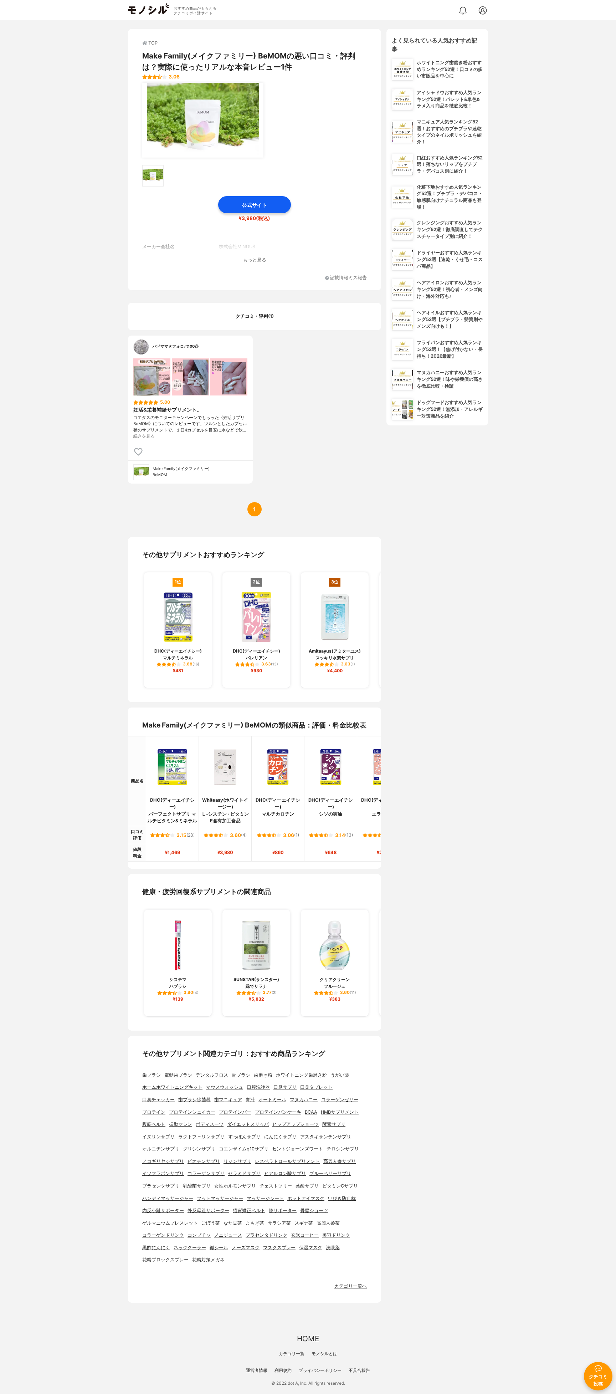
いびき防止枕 (342, 1198)
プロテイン (153, 1112)
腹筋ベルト (153, 1124)
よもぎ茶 (255, 1223)
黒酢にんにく (156, 1247)
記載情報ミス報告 (348, 278)
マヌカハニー (304, 1099)
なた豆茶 (233, 1223)
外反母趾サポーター (208, 1210)
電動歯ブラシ (178, 1075)
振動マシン (180, 1124)
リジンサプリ (237, 1161)
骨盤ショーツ (314, 1210)
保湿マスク (310, 1247)
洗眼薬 (333, 1247)
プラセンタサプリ (160, 1186)
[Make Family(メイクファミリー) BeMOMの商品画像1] (202, 120)
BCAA (311, 1112)
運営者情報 (256, 1370)
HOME (308, 1338)
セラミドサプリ (244, 1173)
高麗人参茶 (328, 1223)
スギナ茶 (303, 1223)
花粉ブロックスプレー (165, 1259)
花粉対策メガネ (208, 1259)
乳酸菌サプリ (197, 1186)
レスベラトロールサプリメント (287, 1161)
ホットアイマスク (305, 1198)
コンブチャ (199, 1235)
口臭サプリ (285, 1087)
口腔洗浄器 (258, 1087)
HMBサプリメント (340, 1112)
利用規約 (283, 1370)
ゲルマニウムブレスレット (170, 1223)
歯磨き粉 (263, 1075)
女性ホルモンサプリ (235, 1186)
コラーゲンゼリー (339, 1099)
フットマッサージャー (220, 1198)
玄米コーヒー (305, 1235)
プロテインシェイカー (192, 1112)
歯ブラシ (151, 1075)
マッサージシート (265, 1198)
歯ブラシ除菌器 (194, 1099)
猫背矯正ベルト (249, 1210)
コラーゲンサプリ (206, 1173)
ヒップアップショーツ (295, 1124)
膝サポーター (283, 1210)
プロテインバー (235, 1112)
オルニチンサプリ (160, 1149)
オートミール (272, 1099)
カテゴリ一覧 (291, 1353)
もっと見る (254, 259)
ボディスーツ (210, 1124)
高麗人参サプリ (339, 1161)
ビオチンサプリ (204, 1161)
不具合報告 (359, 1370)
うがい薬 (339, 1075)
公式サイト (254, 205)
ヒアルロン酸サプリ (285, 1173)
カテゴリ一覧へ (350, 1286)
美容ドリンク (336, 1235)
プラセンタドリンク (266, 1235)
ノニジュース (228, 1235)
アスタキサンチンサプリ (325, 1136)
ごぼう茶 (210, 1223)
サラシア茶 (279, 1223)
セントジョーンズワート (297, 1149)
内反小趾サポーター (163, 1210)
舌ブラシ (241, 1075)
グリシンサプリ (199, 1149)
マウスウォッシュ (224, 1087)
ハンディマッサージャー (167, 1198)
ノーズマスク (246, 1247)
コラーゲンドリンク (163, 1235)
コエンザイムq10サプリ (243, 1149)
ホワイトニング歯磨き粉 (301, 1075)
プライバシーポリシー (320, 1370)
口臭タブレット (316, 1087)
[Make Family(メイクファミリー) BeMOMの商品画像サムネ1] (153, 176)
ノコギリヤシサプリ (163, 1161)
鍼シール (219, 1247)
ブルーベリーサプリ (330, 1173)
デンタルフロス (212, 1075)
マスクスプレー (279, 1247)
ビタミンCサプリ (340, 1186)
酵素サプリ (333, 1124)
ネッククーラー (190, 1247)
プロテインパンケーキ (278, 1112)
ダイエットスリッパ (248, 1124)
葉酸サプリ (307, 1186)
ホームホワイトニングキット (172, 1087)
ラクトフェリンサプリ (201, 1136)
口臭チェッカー (158, 1099)
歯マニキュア (228, 1099)
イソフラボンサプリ (163, 1173)
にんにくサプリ (280, 1136)
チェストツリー (276, 1186)
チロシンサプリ (343, 1149)
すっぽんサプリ (244, 1136)
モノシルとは (324, 1353)
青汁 (250, 1099)
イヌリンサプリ (158, 1136)
